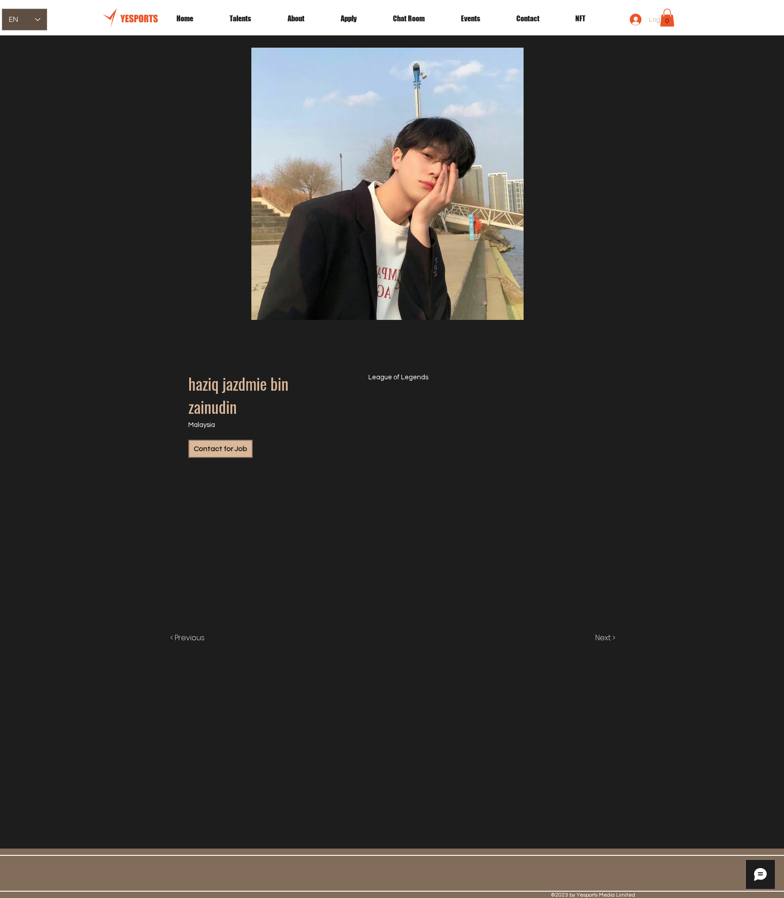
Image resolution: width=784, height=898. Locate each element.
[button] (482, 18)
